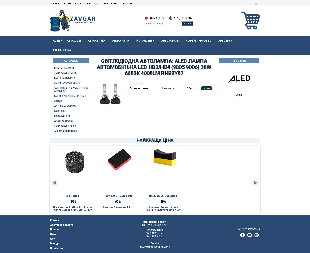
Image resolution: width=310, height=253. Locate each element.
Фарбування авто (198, 40)
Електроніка (62, 50)
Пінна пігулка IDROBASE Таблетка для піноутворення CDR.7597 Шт (72, 208)
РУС (250, 3)
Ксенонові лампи (64, 77)
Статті (98, 3)
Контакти (54, 3)
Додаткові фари (63, 120)
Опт (106, 3)
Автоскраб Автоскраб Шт (118, 207)
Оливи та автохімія (67, 40)
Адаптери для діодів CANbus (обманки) (71, 89)
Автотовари (170, 40)
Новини (88, 3)
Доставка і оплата (72, 3)
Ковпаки (59, 110)
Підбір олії (127, 3)
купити (206, 88)
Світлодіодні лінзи (65, 125)
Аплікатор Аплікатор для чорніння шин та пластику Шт (163, 208)
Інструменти (145, 40)
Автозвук (225, 40)
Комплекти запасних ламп (70, 95)
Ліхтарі (58, 100)
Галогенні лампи (64, 67)
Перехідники (62, 115)
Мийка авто (120, 40)
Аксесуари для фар (65, 130)
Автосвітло (96, 40)
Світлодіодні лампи (65, 72)
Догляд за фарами (65, 105)
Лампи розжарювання (67, 82)
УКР (257, 3)
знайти (187, 23)
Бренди (115, 3)
